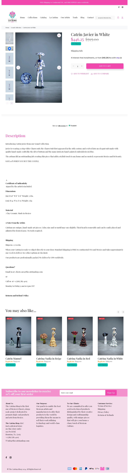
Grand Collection (16, 27)
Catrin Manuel (13, 358)
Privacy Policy (103, 412)
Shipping (101, 409)
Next (59, 68)
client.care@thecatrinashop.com (29, 272)
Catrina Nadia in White (110, 358)
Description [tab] (15, 135)
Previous (18, 68)
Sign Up (111, 392)
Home (7, 27)
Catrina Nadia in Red (78, 358)
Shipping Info (77, 50)
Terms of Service (105, 406)
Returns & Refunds (106, 415)
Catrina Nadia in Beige (48, 358)
